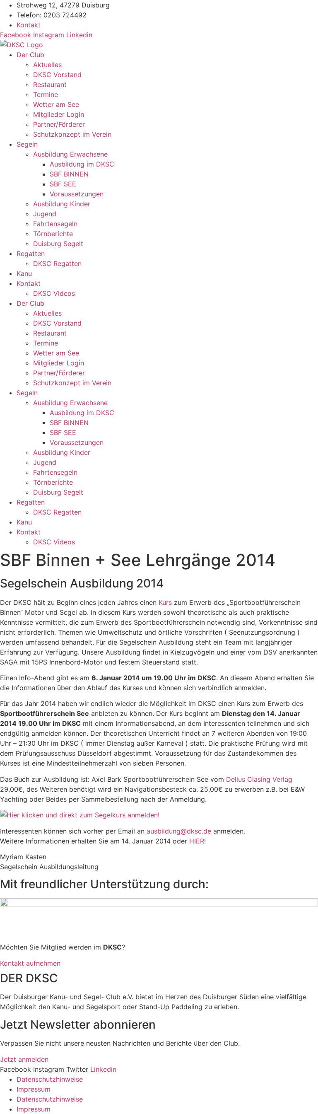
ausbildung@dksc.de (179, 831)
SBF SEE (63, 184)
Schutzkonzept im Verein (72, 134)
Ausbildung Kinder (61, 204)
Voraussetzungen (77, 194)
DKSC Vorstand (57, 74)
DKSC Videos (54, 293)
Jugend (44, 214)
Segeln (27, 144)
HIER (196, 841)
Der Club (30, 55)
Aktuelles (47, 64)
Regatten (31, 253)
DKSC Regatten (57, 263)
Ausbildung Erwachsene (70, 154)
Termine (45, 94)
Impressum (34, 1089)
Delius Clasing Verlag (259, 779)
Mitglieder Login (58, 114)
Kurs (165, 602)
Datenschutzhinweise (50, 1079)
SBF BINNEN (69, 174)
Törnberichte (53, 234)
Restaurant (50, 84)
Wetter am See (56, 104)
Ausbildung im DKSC (82, 164)
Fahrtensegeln (55, 224)
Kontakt (29, 283)
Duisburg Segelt (58, 243)
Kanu (24, 273)
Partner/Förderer (59, 124)
